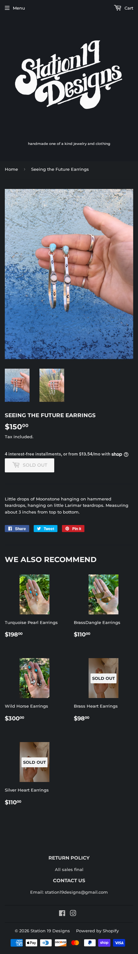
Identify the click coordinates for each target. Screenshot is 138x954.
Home (11, 169)
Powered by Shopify (97, 930)
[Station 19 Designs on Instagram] (73, 914)
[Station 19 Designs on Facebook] (62, 914)
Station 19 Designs (50, 930)
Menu (19, 8)
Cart (128, 8)
